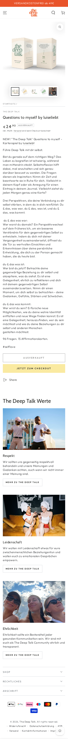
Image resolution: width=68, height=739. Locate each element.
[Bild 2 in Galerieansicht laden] (24, 91)
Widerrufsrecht (17, 726)
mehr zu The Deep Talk (22, 482)
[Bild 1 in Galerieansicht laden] (15, 91)
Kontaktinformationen (34, 730)
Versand (17, 131)
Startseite (9, 104)
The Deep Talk (11, 111)
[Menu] (5, 12)
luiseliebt (29, 143)
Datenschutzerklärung (42, 726)
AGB (60, 726)
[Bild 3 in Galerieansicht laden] (34, 91)
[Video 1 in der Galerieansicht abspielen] (53, 91)
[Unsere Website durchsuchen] (53, 12)
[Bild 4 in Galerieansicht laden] (43, 91)
